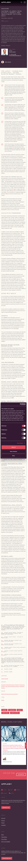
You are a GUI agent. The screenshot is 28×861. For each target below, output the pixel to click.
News (2, 834)
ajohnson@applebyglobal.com (15, 55)
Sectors (3, 820)
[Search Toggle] (21, 2)
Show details (20, 443)
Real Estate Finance (10, 685)
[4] (6, 192)
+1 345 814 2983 (13, 54)
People (2, 823)
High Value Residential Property (12, 686)
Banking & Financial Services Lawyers (9, 694)
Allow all (13, 447)
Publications (5, 8)
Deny (13, 455)
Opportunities (7, 858)
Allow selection (13, 451)
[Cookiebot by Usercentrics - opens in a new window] (20, 404)
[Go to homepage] (6, 2)
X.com (4, 710)
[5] (24, 492)
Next (26, 745)
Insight (6, 21)
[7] (23, 538)
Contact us (6, 807)
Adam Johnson (12, 49)
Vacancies (21, 774)
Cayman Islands (12, 52)
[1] (7, 107)
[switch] (24, 430)
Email (20, 710)
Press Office (4, 839)
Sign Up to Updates (5, 841)
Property (17, 685)
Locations (3, 825)
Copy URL (5, 712)
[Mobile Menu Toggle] (25, 2)
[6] (12, 520)
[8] (21, 540)
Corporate (3, 685)
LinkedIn (12, 710)
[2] (4, 173)
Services (3, 818)
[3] (12, 190)
